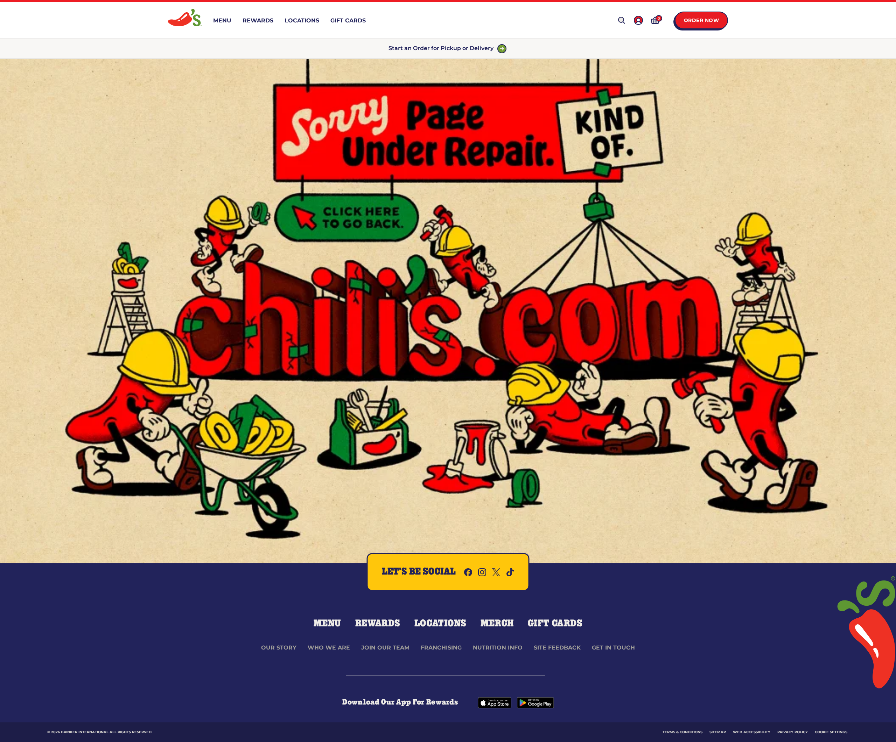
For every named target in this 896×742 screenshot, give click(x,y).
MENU (327, 623)
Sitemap (717, 732)
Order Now (701, 20)
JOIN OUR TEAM (385, 647)
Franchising (441, 647)
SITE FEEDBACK (557, 647)
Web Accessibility (751, 732)
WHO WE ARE (329, 647)
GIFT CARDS (555, 623)
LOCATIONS (440, 623)
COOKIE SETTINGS (831, 732)
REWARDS (377, 623)
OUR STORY (278, 647)
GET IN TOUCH (613, 647)
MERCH (497, 623)
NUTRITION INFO (498, 647)
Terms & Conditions (682, 732)
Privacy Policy (792, 732)
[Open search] (621, 20)
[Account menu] (638, 20)
